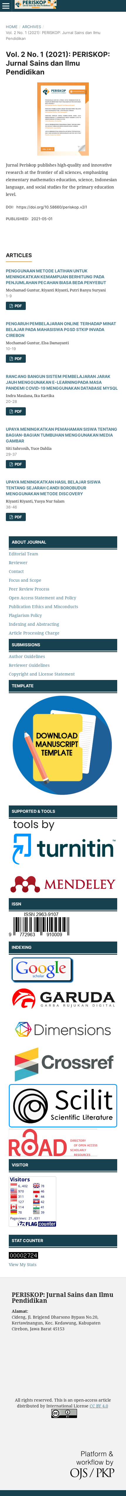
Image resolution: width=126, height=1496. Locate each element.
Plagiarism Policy (25, 615)
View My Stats (22, 1264)
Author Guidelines (27, 656)
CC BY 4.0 (99, 1406)
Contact (16, 571)
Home (12, 26)
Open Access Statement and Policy (42, 598)
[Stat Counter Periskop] (23, 1257)
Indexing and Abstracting (34, 624)
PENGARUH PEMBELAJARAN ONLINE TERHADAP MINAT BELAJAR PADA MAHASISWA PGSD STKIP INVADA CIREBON (61, 329)
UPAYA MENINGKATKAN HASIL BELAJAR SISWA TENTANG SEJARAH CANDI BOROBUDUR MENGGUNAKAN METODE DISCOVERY (53, 487)
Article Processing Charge (34, 633)
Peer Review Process (29, 589)
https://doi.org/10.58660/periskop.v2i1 (51, 207)
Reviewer (18, 562)
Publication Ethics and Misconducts (43, 606)
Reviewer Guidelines (29, 665)
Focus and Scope (25, 580)
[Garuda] (63, 1011)
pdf (18, 305)
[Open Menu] (6, 6)
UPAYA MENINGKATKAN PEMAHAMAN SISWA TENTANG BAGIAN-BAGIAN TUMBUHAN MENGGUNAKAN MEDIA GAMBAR (61, 435)
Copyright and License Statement (42, 674)
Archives (31, 26)
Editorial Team (23, 554)
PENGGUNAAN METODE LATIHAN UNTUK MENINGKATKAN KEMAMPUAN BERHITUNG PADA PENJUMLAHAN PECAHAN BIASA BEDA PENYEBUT (56, 276)
